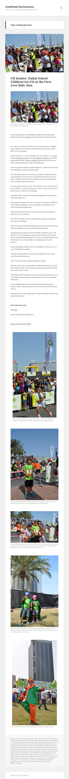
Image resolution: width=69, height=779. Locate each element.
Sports (36, 740)
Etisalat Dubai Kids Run (17, 747)
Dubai (46, 738)
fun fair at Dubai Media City (49, 749)
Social (24, 740)
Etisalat (27, 137)
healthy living (14, 751)
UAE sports (48, 761)
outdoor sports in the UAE (27, 758)
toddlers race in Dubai (28, 759)
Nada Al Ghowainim (29, 738)
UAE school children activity (36, 761)
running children (40, 758)
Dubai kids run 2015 (28, 744)
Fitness (13, 740)
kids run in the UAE (30, 752)
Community (40, 738)
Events (50, 738)
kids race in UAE (20, 752)
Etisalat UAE (27, 749)
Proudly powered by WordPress (20, 775)
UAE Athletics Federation (41, 158)
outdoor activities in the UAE (37, 754)
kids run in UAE (41, 752)
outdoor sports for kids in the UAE (42, 756)
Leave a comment (17, 763)
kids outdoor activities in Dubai (42, 751)
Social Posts (30, 740)
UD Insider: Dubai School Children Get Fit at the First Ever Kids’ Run (31, 81)
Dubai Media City (40, 744)
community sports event (34, 742)
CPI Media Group (46, 742)
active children (45, 740)
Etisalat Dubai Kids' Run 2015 (32, 747)
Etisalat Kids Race (18, 749)
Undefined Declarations (19, 6)
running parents (50, 758)
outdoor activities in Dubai (21, 754)
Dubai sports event (38, 745)
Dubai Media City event (25, 745)
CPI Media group (21, 158)
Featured (55, 738)
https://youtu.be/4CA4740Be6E (21, 324)
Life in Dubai (18, 740)
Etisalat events (46, 747)
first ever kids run (36, 749)
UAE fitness (24, 761)
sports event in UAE (16, 759)
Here (15, 310)
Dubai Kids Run (18, 744)
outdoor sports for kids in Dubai (24, 756)
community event (22, 742)
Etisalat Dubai (53, 745)
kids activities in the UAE (26, 751)
